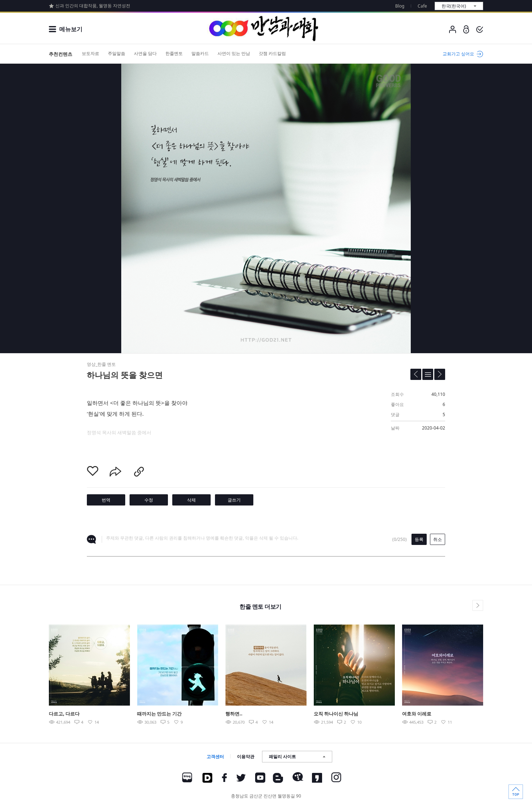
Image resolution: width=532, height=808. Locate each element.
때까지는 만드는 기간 (159, 713)
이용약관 (245, 756)
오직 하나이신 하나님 (336, 713)
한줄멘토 (174, 53)
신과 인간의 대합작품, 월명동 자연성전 (92, 6)
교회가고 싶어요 (458, 54)
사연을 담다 (145, 53)
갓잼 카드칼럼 (272, 53)
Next (500, 664)
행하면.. (233, 713)
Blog (399, 6)
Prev (31, 664)
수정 (148, 500)
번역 (106, 500)
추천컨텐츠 (60, 54)
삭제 (191, 500)
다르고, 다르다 (64, 713)
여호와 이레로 (416, 713)
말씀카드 (200, 53)
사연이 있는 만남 (234, 53)
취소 (437, 539)
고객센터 (215, 756)
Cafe (422, 6)
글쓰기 (234, 500)
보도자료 (90, 53)
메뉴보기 (71, 29)
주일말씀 (116, 53)
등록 (419, 539)
